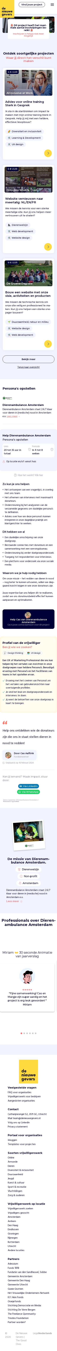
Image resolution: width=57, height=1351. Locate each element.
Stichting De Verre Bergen (21, 1310)
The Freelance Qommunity (22, 1314)
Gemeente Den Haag (19, 1281)
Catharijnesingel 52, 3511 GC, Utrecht (27, 1114)
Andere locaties (16, 1250)
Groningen (13, 1234)
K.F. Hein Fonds (15, 1297)
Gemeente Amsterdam (20, 1276)
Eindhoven (13, 1230)
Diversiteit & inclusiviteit (21, 1170)
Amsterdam (14, 1217)
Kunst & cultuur (16, 1183)
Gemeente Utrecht (18, 1285)
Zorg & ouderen (16, 1195)
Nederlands (45, 1334)
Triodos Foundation (18, 1318)
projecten (12, 800)
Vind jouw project (31, 4)
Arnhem (12, 1221)
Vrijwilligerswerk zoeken (20, 1209)
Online (11, 1158)
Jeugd (11, 1179)
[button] (52, 985)
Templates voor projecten (22, 1144)
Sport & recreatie (17, 1187)
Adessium (13, 1264)
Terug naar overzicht (28, 367)
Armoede (13, 1162)
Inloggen (12, 1140)
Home (5, 800)
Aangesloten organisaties (21, 1101)
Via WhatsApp (30, 791)
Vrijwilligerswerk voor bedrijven (24, 1097)
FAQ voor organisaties (19, 1092)
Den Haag (13, 1225)
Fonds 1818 (13, 1268)
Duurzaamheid (15, 1174)
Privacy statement (18, 1127)
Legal (35, 1333)
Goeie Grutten (15, 1289)
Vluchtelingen (15, 1191)
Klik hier (39, 475)
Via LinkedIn (30, 786)
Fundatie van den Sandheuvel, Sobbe (27, 1272)
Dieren (11, 1166)
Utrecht (12, 1246)
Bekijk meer (28, 359)
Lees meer (12, 901)
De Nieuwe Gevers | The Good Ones (21, 1339)
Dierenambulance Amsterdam (27, 800)
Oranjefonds (14, 1301)
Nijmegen (13, 1238)
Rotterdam (13, 1242)
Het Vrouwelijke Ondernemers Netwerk (28, 1293)
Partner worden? (17, 1322)
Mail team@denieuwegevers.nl (24, 1118)
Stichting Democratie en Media (24, 1306)
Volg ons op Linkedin (19, 1123)
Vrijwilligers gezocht (18, 1213)
